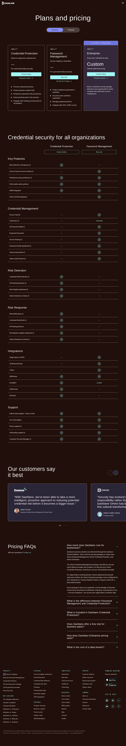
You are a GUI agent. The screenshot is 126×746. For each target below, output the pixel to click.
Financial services (67, 680)
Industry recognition (9, 702)
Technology (65, 687)
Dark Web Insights (39, 693)
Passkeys (37, 687)
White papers (66, 705)
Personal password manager (12, 684)
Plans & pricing (8, 690)
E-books (64, 715)
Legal (28, 733)
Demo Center (66, 696)
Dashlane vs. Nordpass (10, 722)
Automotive (65, 674)
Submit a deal (38, 715)
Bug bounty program (89, 680)
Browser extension (111, 674)
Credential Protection (10, 681)
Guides (64, 718)
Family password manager (11, 687)
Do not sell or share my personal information (56, 733)
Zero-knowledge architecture (43, 674)
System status (86, 687)
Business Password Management (13, 677)
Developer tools (87, 684)
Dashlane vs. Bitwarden (10, 719)
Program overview (39, 705)
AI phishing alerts (39, 677)
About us (85, 696)
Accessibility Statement (76, 733)
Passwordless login (40, 690)
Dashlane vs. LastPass (10, 715)
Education (65, 677)
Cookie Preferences (37, 733)
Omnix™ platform (10, 674)
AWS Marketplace (39, 718)
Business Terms (15, 733)
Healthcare (65, 684)
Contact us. (27, 552)
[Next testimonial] (115, 472)
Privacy (23, 733)
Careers (85, 702)
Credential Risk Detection (42, 680)
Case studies (66, 702)
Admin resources (87, 677)
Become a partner (39, 709)
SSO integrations (39, 697)
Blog (63, 712)
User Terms (6, 733)
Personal (71, 30)
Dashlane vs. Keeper (9, 712)
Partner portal (38, 712)
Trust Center (66, 699)
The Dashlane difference (11, 699)
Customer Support (88, 674)
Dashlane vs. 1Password (11, 709)
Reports (64, 709)
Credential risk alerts (40, 684)
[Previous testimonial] (110, 472)
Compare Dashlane (9, 706)
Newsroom (85, 705)
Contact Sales (86, 709)
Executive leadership (89, 699)
